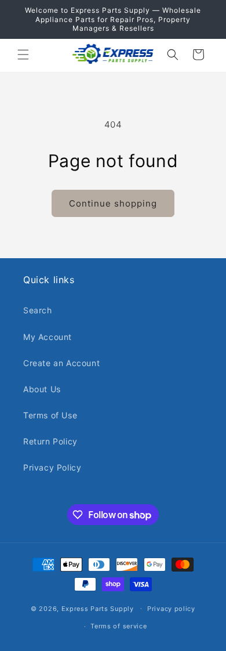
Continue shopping (113, 203)
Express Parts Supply (97, 608)
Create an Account (61, 363)
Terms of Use (50, 415)
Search (37, 310)
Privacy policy (171, 609)
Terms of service (118, 626)
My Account (47, 337)
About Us (42, 389)
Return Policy (50, 441)
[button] (23, 54)
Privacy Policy (52, 467)
